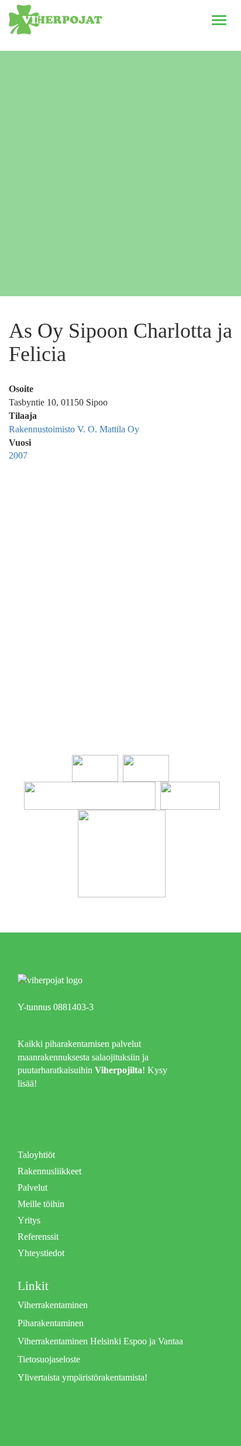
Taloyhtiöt (36, 1155)
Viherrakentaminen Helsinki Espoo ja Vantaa (100, 1341)
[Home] (55, 19)
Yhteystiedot (41, 1253)
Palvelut (32, 1187)
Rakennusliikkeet (49, 1171)
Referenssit (38, 1237)
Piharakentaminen (51, 1323)
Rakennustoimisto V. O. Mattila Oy (74, 429)
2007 (18, 455)
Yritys (29, 1220)
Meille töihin (41, 1204)
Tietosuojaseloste (49, 1359)
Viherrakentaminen (53, 1305)
